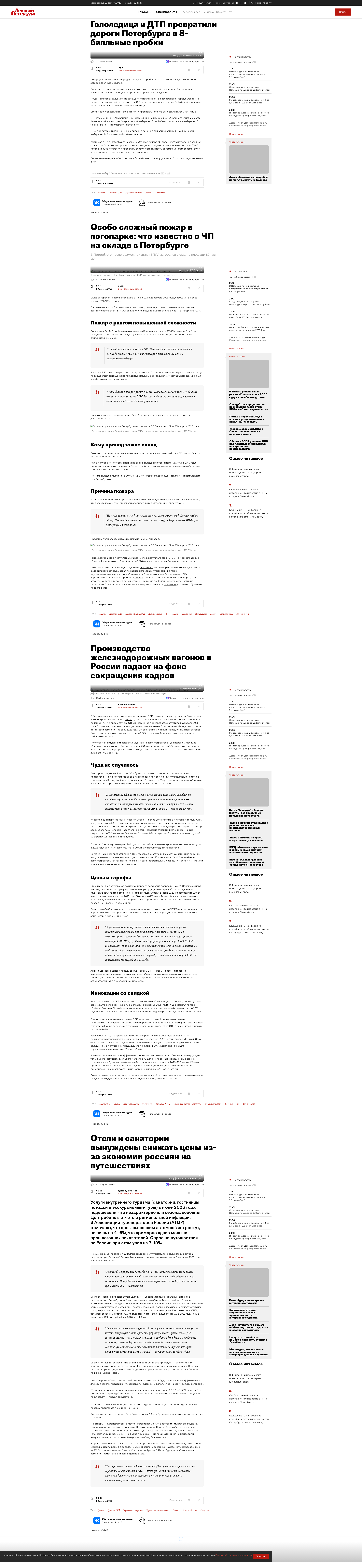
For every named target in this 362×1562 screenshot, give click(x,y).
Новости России (232, 1103)
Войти (342, 12)
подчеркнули (113, 525)
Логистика (187, 613)
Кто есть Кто (224, 12)
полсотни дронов (184, 561)
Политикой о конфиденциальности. (234, 1555)
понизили (170, 584)
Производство (249, 1103)
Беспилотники (226, 613)
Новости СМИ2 (99, 212)
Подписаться (204, 3)
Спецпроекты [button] (167, 12)
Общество (205, 1510)
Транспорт (160, 192)
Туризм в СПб (114, 1510)
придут (186, 158)
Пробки (148, 192)
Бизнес (117, 1103)
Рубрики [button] (145, 12)
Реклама (208, 12)
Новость (102, 192)
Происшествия (155, 613)
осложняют (146, 567)
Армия (213, 613)
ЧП (166, 613)
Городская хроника (133, 192)
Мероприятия (191, 12)
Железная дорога (163, 1103)
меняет (138, 577)
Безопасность (242, 613)
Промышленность (213, 1103)
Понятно (261, 1556)
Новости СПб (115, 192)
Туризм (101, 1510)
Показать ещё (236, 134)
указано (106, 462)
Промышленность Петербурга (187, 1103)
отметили (113, 358)
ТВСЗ (129, 719)
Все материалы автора (131, 70)
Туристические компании (157, 1510)
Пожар (175, 613)
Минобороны (201, 613)
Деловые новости (131, 1103)
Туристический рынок (133, 1510)
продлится (124, 145)
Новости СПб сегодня (135, 613)
